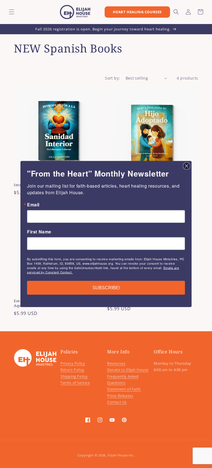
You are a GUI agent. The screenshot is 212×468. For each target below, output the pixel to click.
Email (33, 205)
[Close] (186, 166)
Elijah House (118, 455)
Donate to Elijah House (127, 369)
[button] (12, 12)
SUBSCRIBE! (106, 287)
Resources (116, 363)
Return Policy (72, 369)
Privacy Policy (72, 363)
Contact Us (117, 401)
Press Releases (120, 395)
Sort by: (112, 78)
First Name (39, 232)
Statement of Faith (124, 389)
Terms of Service (75, 382)
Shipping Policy (74, 376)
